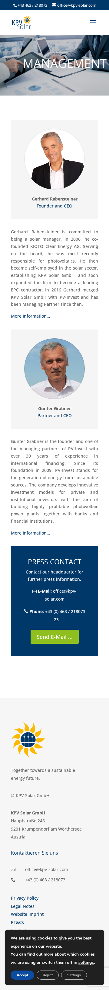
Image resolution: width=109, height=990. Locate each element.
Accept (22, 975)
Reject (48, 975)
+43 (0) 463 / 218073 (45, 880)
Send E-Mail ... (55, 636)
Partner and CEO (55, 415)
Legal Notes (23, 906)
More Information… (30, 316)
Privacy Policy (24, 898)
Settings (74, 975)
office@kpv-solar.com (46, 869)
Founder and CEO (54, 206)
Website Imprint (27, 914)
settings (86, 962)
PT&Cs (17, 922)
